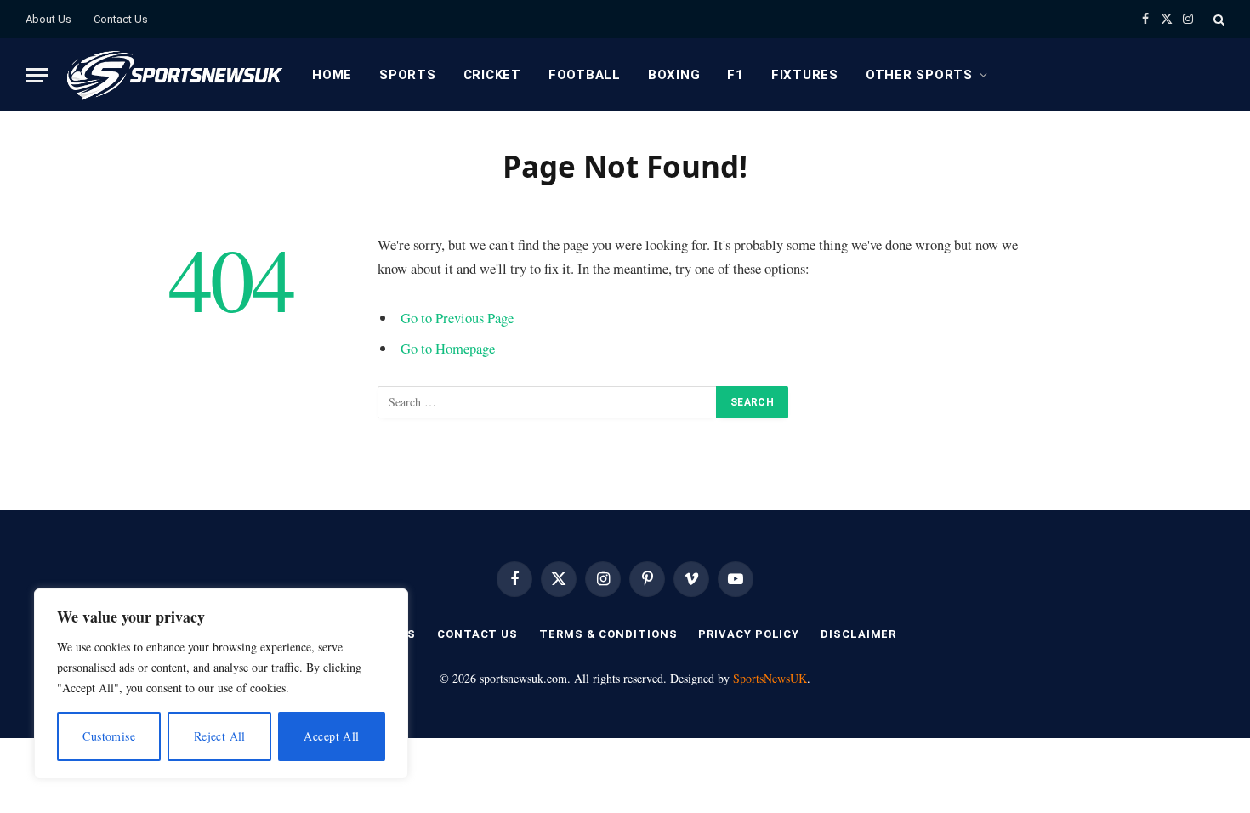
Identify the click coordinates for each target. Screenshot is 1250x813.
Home (332, 74)
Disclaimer (858, 634)
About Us (48, 19)
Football (584, 74)
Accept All (331, 736)
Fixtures (804, 74)
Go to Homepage (448, 348)
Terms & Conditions (608, 634)
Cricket (492, 74)
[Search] (1217, 19)
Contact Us (121, 19)
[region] (221, 683)
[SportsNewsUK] (173, 74)
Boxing (674, 74)
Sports (407, 74)
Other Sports (919, 74)
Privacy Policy (748, 634)
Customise (108, 736)
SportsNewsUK (770, 678)
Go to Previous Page (457, 317)
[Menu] (37, 75)
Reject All (220, 736)
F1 (735, 74)
